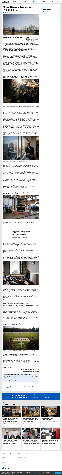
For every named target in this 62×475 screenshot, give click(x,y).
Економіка (7, 386)
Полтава (3, 462)
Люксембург (7, 384)
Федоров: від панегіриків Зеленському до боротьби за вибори (50, 442)
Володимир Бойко (20, 458)
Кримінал (3, 458)
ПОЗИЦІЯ (24, 1)
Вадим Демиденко (20, 457)
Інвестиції (16, 386)
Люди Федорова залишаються (47, 418)
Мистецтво (26, 458)
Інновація (21, 386)
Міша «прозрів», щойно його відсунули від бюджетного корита (10, 442)
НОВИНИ (14, 1)
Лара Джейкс (7, 387)
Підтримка (34, 386)
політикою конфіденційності (38, 472)
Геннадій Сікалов (19, 456)
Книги (25, 457)
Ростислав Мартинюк (20, 461)
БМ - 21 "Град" (31, 384)
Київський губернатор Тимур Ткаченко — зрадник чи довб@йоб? (10, 419)
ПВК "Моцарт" (15, 385)
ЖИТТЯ (53, 1)
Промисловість (22, 385)
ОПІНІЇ (34, 1)
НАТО (30, 386)
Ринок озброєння (8, 385)
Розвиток (26, 386)
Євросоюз (17, 384)
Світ (3, 463)
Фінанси (11, 386)
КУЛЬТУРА (43, 1)
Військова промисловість (31, 385)
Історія (25, 456)
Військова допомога (24, 384)
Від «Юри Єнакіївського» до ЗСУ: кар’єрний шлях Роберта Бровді (31, 419)
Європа (12, 384)
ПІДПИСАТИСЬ (53, 18)
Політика (3, 456)
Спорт (3, 461)
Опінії (5, 12)
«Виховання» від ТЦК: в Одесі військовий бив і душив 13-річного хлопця (31, 442)
